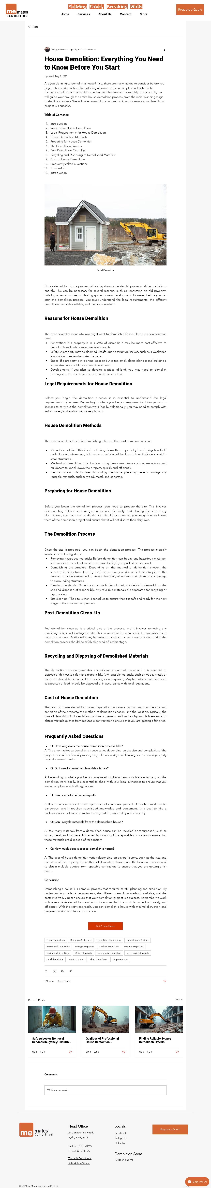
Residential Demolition (58, 946)
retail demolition (55, 959)
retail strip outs (77, 959)
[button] (85, 14)
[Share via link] (70, 970)
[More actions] (164, 49)
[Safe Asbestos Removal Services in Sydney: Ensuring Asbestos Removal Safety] (52, 1019)
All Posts (33, 26)
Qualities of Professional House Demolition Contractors (102, 1040)
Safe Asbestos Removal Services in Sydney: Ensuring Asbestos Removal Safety (51, 1040)
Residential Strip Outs (58, 952)
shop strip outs (120, 959)
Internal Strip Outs (134, 946)
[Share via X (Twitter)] (54, 970)
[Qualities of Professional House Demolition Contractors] (105, 1019)
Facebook (121, 1133)
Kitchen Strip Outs (109, 946)
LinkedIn (120, 1143)
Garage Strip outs (84, 946)
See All (179, 999)
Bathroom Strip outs (80, 940)
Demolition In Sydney (138, 940)
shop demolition (98, 959)
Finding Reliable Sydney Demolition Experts (155, 1040)
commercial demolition (109, 952)
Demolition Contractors (109, 940)
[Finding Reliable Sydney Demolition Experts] (159, 1019)
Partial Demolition (56, 940)
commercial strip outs (138, 952)
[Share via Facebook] (46, 970)
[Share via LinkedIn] (62, 970)
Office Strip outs (83, 952)
